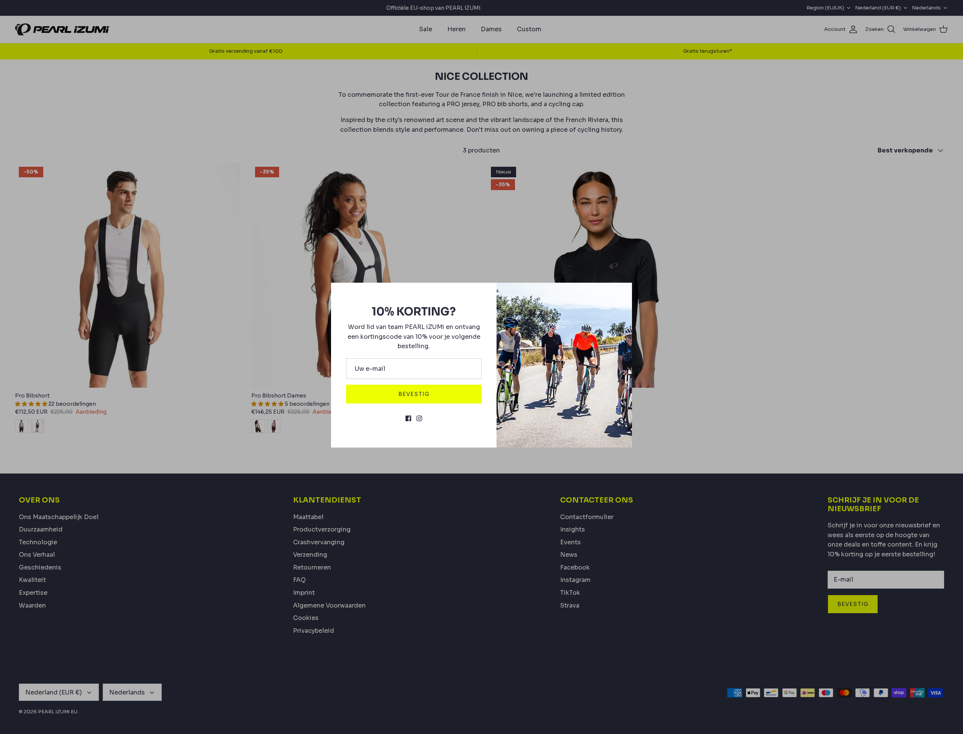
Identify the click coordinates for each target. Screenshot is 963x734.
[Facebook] (408, 418)
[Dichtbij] (622, 292)
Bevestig (413, 394)
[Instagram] (419, 418)
